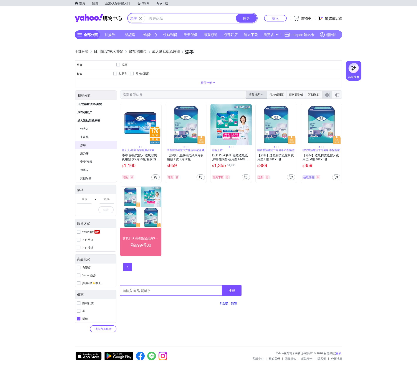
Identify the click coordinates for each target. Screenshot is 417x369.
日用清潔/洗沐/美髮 (90, 104)
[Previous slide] (123, 124)
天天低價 (190, 34)
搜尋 (231, 290)
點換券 (110, 34)
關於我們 (274, 358)
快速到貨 (170, 34)
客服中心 (258, 358)
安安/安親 (86, 161)
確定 (106, 210)
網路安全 (307, 358)
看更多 (269, 34)
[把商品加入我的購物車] (155, 177)
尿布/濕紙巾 (85, 112)
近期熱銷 (313, 94)
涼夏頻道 (211, 34)
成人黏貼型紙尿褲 (89, 120)
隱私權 (322, 358)
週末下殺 (251, 34)
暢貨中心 (150, 34)
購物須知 (290, 358)
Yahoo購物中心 (98, 18)
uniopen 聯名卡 (302, 34)
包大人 (84, 128)
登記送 (130, 34)
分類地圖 (336, 358)
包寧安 (84, 170)
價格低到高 (277, 94)
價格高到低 (296, 94)
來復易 (84, 137)
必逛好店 (231, 34)
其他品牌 (85, 178)
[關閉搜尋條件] (140, 18)
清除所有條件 (103, 329)
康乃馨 (84, 153)
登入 (275, 18)
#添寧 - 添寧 (228, 303)
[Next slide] (158, 124)
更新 (338, 353)
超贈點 (331, 34)
